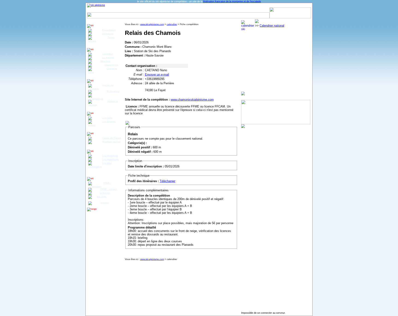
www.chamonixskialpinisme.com (192, 99)
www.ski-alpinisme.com (152, 24)
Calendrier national (272, 25)
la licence (105, 193)
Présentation (109, 30)
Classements (111, 65)
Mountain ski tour (111, 141)
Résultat (126, 10)
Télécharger (167, 181)
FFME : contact (108, 189)
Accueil (94, 10)
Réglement (142, 10)
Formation (183, 10)
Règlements (113, 91)
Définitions (107, 33)
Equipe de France (205, 10)
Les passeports (110, 159)
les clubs (101, 196)
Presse (263, 10)
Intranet (105, 202)
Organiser (248, 10)
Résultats (105, 61)
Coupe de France (111, 138)
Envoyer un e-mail (157, 74)
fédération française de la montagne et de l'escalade (232, 1)
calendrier (172, 24)
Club (169, 10)
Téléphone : (136, 79)
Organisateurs (95, 98)
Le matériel (108, 57)
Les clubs (107, 117)
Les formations (110, 155)
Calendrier (110, 10)
